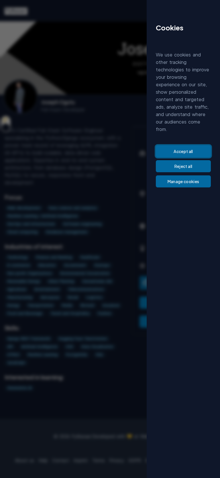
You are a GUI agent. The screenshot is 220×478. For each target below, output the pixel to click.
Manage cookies (183, 181)
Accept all (183, 151)
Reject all (183, 166)
